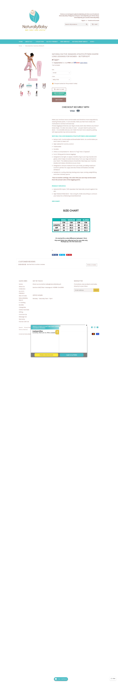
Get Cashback (62, 679)
